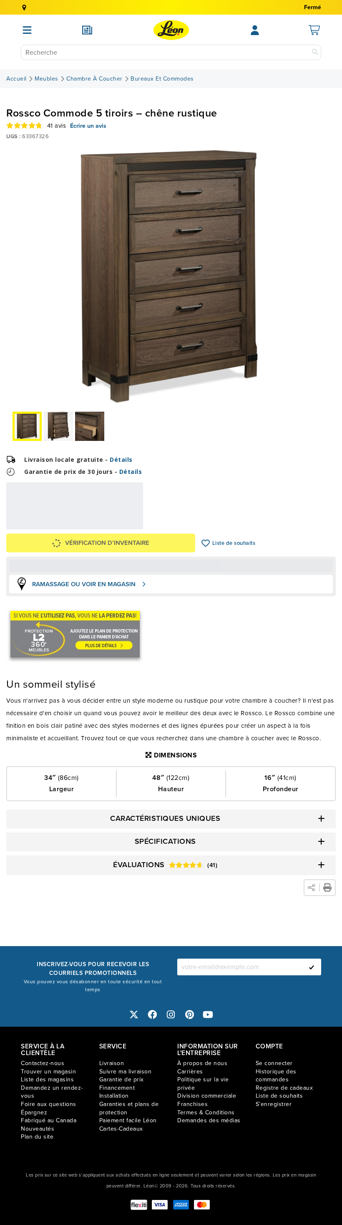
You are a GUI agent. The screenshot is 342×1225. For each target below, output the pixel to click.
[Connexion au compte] (255, 30)
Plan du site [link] (37, 1136)
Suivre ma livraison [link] (125, 1071)
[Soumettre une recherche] (315, 52)
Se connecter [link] (274, 1063)
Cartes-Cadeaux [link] (121, 1128)
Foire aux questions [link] (48, 1104)
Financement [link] (117, 1087)
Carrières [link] (190, 1071)
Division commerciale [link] (206, 1095)
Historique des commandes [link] (276, 1075)
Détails (121, 459)
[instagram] (171, 1014)
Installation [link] (114, 1095)
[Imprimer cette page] (327, 887)
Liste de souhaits (205, 543)
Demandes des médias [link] (209, 1120)
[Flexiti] (139, 1205)
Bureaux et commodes (162, 79)
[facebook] (152, 1014)
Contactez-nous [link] (42, 1063)
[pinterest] (189, 1014)
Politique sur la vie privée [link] (203, 1083)
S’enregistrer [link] (274, 1104)
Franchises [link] (192, 1104)
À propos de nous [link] (202, 1063)
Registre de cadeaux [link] (284, 1087)
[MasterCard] (202, 1205)
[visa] (159, 1205)
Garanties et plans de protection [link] (129, 1108)
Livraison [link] (111, 1063)
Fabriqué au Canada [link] (48, 1120)
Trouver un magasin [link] (48, 1071)
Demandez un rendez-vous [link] (52, 1092)
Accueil (16, 79)
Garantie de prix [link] (121, 1079)
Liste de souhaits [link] (279, 1095)
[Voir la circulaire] (87, 30)
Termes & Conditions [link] (206, 1112)
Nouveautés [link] (37, 1128)
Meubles (46, 79)
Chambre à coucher (94, 79)
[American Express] (181, 1205)
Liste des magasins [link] (47, 1079)
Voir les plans (115, 523)
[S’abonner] (311, 967)
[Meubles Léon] (171, 30)
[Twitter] (134, 1014)
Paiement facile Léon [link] (128, 1120)
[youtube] (208, 1014)
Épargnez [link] (34, 1112)
